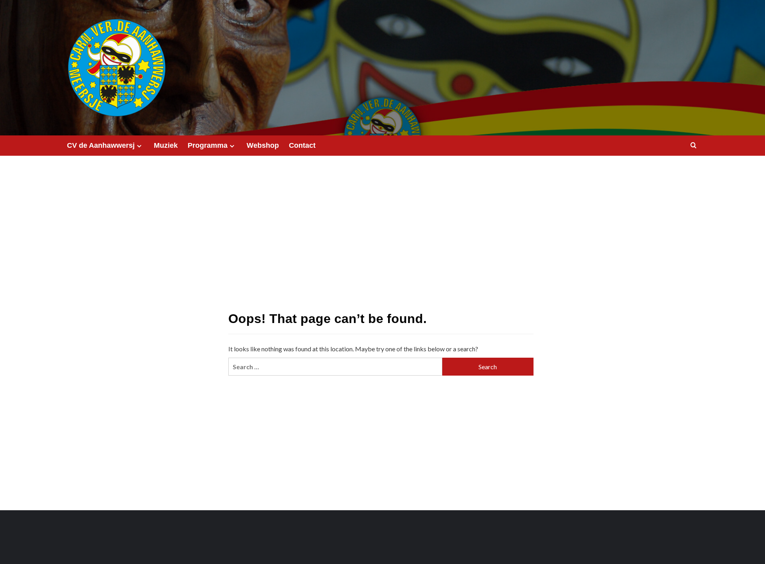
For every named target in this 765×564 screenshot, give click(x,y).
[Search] (693, 146)
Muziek (166, 145)
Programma (208, 145)
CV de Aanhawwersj (101, 145)
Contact (302, 145)
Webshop (263, 145)
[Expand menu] (139, 146)
